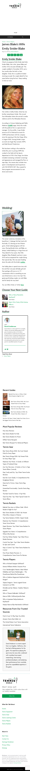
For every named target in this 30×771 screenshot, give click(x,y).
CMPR (10, 126)
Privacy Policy (6, 745)
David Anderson (10, 326)
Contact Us (5, 739)
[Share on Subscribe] (21, 55)
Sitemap (4, 748)
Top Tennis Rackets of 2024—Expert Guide (15, 518)
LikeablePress (21, 769)
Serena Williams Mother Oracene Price (14, 567)
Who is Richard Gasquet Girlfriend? (13, 564)
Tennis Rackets (6, 724)
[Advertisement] (15, 190)
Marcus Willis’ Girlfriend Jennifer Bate (14, 596)
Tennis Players (10, 41)
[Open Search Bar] (22, 37)
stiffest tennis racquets (10, 440)
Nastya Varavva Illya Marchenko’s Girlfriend (15, 605)
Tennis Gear (5, 715)
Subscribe (11, 696)
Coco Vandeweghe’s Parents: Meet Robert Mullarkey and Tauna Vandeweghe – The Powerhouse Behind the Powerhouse (15, 572)
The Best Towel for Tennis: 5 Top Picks (14, 494)
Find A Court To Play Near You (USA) (14, 616)
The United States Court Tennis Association (15, 622)
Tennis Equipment (7, 712)
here (22, 285)
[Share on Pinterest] (8, 55)
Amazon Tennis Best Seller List (12, 619)
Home (3, 41)
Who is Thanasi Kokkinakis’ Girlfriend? (14, 593)
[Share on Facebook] (11, 55)
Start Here (5, 736)
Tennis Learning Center (9, 718)
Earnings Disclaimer (8, 742)
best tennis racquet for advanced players (15, 443)
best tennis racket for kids (11, 434)
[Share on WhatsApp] (18, 55)
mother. (23, 262)
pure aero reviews (8, 431)
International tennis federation (12, 625)
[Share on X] (15, 55)
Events (4, 709)
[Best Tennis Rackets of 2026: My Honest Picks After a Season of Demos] (6, 413)
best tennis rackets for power (12, 437)
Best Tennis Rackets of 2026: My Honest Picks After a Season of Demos (15, 414)
